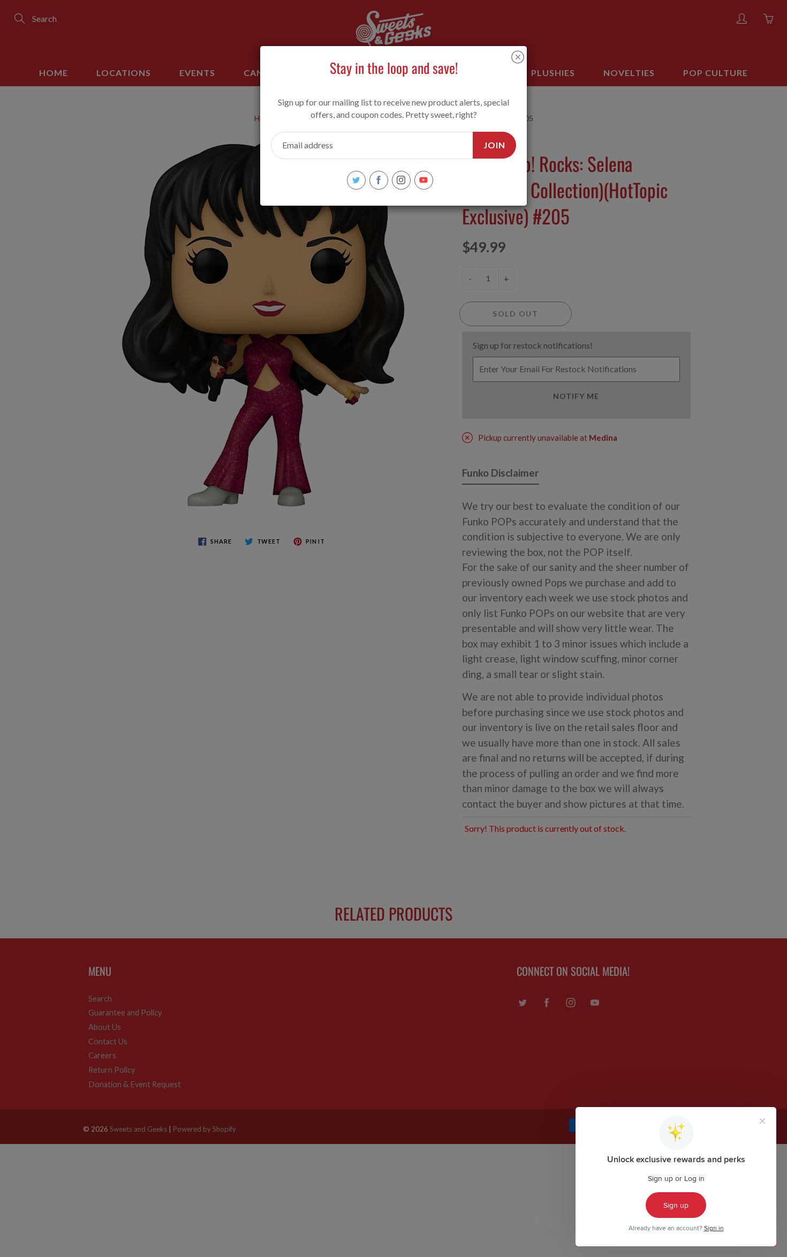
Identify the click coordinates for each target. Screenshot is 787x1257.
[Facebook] (378, 180)
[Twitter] (356, 180)
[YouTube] (423, 180)
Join (494, 145)
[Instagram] (401, 180)
